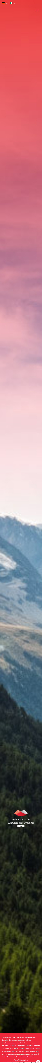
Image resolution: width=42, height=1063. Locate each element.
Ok (38, 1062)
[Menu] (37, 12)
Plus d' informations (21, 1060)
